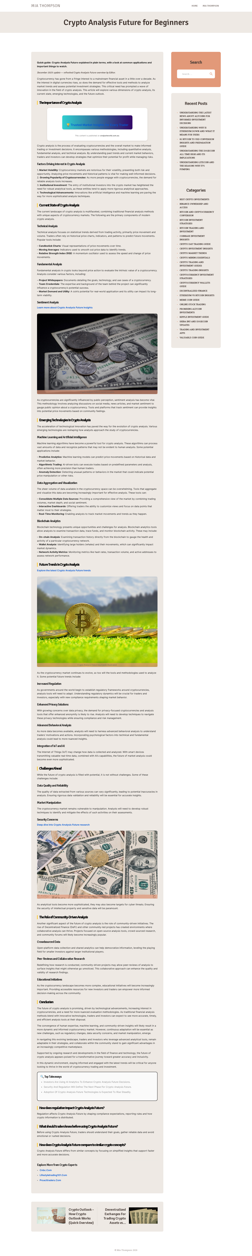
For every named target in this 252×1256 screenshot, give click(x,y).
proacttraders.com (50, 1180)
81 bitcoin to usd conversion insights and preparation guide (197, 143)
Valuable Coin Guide (192, 337)
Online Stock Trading (193, 304)
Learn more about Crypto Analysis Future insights (65, 307)
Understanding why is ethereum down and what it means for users (197, 131)
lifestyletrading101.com (53, 1175)
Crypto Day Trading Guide (195, 243)
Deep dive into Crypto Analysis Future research (63, 824)
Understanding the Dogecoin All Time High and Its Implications (197, 154)
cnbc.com (46, 1170)
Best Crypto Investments (194, 199)
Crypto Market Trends (193, 253)
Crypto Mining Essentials (195, 257)
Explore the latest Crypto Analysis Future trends (64, 570)
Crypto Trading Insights (194, 270)
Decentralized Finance (193, 290)
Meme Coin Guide (190, 299)
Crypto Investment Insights (196, 248)
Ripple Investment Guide (194, 316)
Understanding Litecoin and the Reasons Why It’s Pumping (197, 166)
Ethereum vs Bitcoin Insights (197, 295)
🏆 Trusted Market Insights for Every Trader (97, 125)
